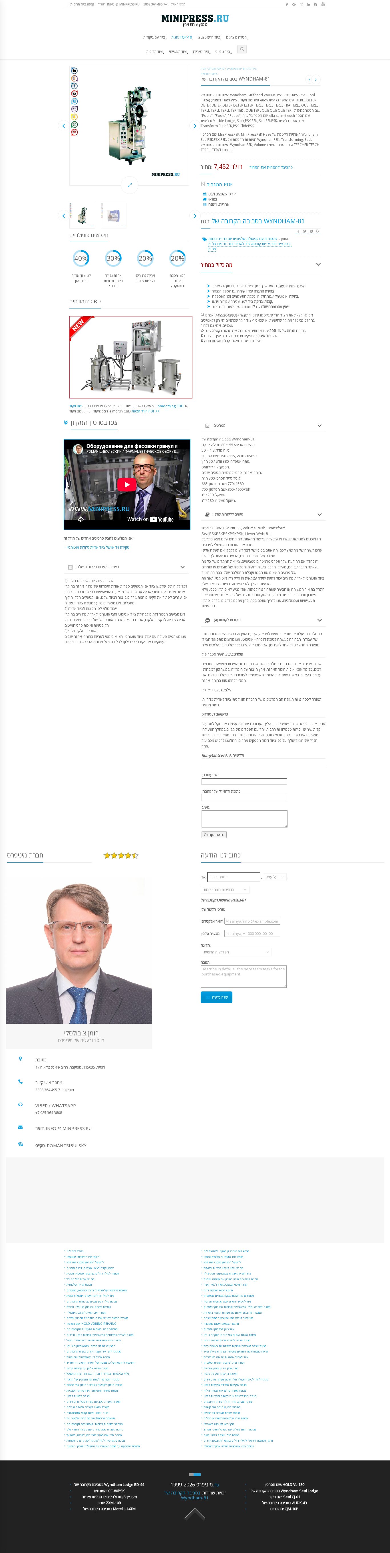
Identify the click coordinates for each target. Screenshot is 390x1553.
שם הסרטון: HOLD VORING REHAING (91, 1324)
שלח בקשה (220, 997)
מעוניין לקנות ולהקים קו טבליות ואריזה (109, 1496)
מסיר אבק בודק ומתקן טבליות (221, 1368)
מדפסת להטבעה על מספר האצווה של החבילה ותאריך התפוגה (103, 1446)
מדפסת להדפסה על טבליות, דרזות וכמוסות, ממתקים (97, 1290)
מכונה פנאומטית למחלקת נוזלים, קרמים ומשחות (96, 1440)
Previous (63, 125)
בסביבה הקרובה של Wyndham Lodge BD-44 (109, 1484)
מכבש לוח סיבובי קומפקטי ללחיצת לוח (226, 1251)
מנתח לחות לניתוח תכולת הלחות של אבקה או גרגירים (236, 1379)
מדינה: (212, 949)
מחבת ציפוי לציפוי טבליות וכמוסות (223, 1268)
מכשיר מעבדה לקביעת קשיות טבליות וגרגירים (93, 1402)
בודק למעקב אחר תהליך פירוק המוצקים (228, 1402)
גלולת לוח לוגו (75, 1251)
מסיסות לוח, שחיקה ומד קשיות (222, 1407)
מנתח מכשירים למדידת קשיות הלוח (225, 1390)
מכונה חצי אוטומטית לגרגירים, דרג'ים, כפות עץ (94, 1435)
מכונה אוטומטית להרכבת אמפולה (86, 1312)
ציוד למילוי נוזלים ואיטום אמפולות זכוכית (90, 1296)
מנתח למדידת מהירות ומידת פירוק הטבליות (92, 1390)
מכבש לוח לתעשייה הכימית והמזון (224, 1257)
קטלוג (211, 69)
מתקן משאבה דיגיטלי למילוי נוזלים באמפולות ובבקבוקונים (238, 1440)
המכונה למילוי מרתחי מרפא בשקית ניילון (91, 1346)
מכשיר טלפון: (164, 4)
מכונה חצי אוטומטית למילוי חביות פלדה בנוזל (94, 1340)
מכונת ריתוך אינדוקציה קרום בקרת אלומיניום (94, 1351)
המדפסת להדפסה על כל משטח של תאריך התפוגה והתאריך (101, 1362)
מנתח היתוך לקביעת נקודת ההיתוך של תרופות (94, 1385)
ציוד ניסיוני (222, 51)
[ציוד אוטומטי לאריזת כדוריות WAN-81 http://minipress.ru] (129, 126)
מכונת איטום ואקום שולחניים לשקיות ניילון (230, 1335)
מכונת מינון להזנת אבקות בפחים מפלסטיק (229, 1296)
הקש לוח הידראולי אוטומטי (83, 1257)
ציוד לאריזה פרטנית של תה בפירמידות (226, 1357)
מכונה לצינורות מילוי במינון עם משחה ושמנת (231, 1279)
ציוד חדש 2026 (209, 37)
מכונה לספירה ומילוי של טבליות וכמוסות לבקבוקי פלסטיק (237, 1307)
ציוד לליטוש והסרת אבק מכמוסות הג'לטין (228, 1301)
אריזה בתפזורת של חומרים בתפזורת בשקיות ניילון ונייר (236, 1351)
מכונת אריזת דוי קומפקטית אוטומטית (88, 1357)
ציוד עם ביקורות (154, 37)
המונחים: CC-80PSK (109, 1490)
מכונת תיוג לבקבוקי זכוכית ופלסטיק (224, 1362)
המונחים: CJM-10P (284, 1508)
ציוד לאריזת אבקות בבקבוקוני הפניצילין (227, 1273)
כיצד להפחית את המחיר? (270, 167)
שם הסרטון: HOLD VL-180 (284, 1484)
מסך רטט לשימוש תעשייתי (219, 1424)
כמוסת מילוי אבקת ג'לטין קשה (221, 1435)
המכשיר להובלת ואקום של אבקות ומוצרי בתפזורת (233, 1312)
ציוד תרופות (154, 51)
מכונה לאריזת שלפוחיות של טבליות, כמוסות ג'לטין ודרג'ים (100, 1335)
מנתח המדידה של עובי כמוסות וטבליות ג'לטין (230, 1396)
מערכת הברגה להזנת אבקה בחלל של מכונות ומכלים (97, 1318)
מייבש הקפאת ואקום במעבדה (221, 1324)
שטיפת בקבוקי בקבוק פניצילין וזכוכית (89, 1307)
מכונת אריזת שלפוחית (79, 1285)
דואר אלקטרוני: (212, 921)
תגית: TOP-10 (181, 37)
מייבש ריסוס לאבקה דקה (218, 1290)
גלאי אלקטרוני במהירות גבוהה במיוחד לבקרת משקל (98, 1374)
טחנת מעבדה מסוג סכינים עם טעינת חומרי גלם (95, 1429)
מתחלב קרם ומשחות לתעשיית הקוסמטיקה (92, 1329)
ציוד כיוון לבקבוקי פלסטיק (219, 1329)
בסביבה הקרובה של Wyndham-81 (186, 1495)
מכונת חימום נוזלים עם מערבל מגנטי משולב (230, 1429)
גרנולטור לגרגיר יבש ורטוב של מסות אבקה (228, 1318)
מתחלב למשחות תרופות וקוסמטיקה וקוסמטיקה (95, 1424)
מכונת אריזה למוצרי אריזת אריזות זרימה (227, 1340)
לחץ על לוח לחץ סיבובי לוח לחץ (85, 1262)
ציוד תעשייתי (178, 51)
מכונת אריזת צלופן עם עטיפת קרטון (87, 1368)
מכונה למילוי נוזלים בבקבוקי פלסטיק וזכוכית (93, 1273)
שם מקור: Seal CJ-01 (284, 1496)
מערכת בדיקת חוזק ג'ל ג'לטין (221, 1374)
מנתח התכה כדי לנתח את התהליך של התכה (93, 1379)
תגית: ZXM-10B (109, 1502)
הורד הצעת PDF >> (146, 411)
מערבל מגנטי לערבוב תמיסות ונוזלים (88, 1407)
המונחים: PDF (219, 184)
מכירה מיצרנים (236, 37)
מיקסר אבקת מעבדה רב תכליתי (222, 1413)
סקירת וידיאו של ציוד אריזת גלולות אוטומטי (98, 547)
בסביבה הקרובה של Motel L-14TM (109, 1508)
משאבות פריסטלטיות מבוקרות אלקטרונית (91, 1418)
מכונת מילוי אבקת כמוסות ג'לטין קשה (226, 1285)
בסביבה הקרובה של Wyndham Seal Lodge (284, 1490)
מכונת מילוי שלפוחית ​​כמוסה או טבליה (226, 1418)
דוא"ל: (119, 4)
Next (195, 125)
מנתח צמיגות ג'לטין (78, 1396)
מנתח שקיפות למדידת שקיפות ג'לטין (225, 1385)
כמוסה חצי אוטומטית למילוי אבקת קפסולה (229, 1446)
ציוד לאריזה (201, 51)
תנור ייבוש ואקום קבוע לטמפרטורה (87, 1413)
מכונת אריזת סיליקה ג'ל (80, 1279)
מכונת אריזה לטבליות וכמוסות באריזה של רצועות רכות (235, 1346)
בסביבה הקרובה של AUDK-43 (284, 1502)
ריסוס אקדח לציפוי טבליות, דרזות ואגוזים (90, 1268)
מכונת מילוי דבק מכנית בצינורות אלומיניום (92, 1301)
